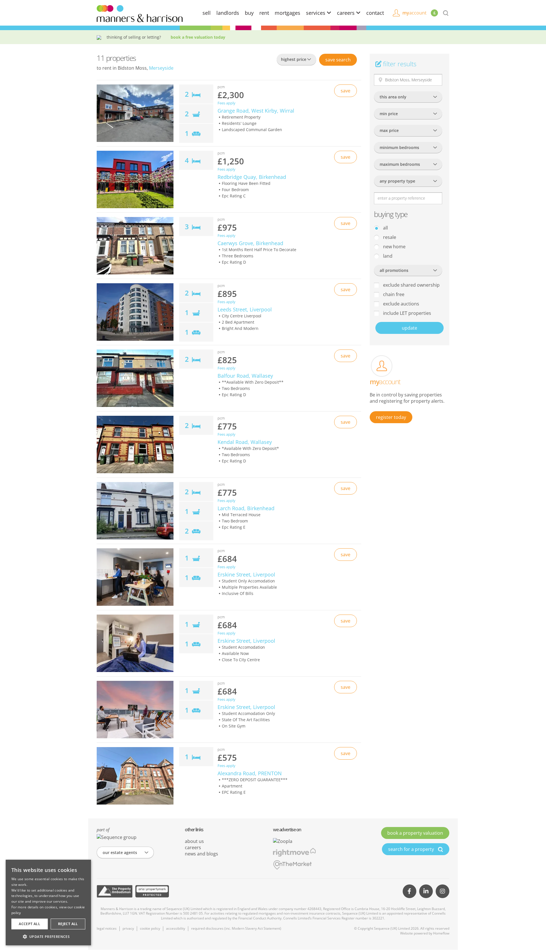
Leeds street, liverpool (245, 309)
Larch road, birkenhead (246, 508)
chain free (393, 294)
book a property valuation (415, 833)
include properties (406, 313)
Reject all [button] (68, 923)
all (385, 228)
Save (338, 60)
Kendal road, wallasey (245, 442)
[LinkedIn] (426, 891)
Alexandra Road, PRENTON (250, 773)
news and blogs (201, 854)
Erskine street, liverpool (246, 574)
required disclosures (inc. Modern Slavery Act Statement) (236, 928)
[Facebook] (409, 891)
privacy (128, 928)
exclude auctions (400, 304)
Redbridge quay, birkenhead (252, 176)
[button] (48, 936)
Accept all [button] (29, 923)
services (316, 12)
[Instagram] (442, 891)
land (387, 256)
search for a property (411, 849)
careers (346, 12)
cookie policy (150, 928)
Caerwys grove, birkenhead (250, 243)
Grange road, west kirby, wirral (256, 110)
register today (391, 417)
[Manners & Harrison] (140, 13)
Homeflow (441, 933)
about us (194, 841)
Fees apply (226, 103)
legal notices (107, 928)
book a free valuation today (198, 37)
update (409, 328)
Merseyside (161, 68)
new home (394, 246)
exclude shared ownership (411, 285)
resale (389, 237)
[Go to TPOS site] (115, 891)
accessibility (175, 928)
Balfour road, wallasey (245, 375)
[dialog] (48, 902)
